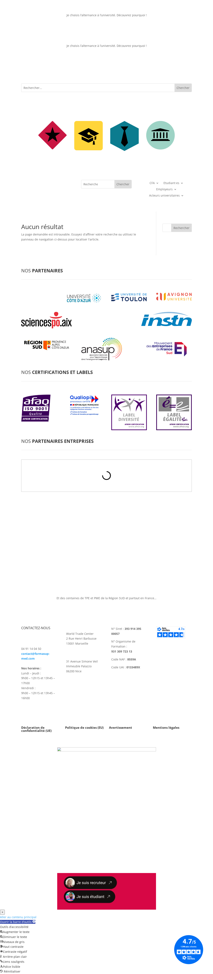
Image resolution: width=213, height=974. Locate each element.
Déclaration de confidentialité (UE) (36, 729)
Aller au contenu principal (18, 917)
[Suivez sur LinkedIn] (77, 689)
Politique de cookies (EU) (84, 727)
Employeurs (164, 189)
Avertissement (120, 727)
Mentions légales (166, 727)
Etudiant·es (171, 183)
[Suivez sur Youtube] (86, 689)
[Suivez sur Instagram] (69, 689)
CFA (152, 183)
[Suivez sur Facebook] (94, 689)
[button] (17, 922)
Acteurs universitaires (164, 195)
